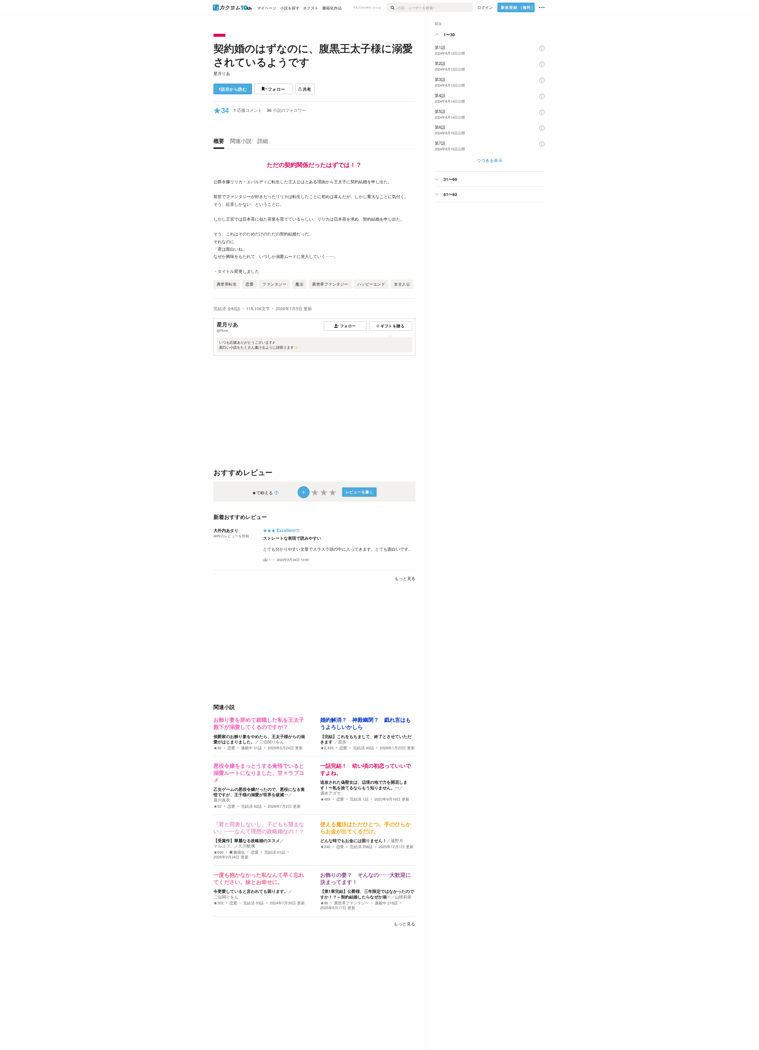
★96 (324, 903)
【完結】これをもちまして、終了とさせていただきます (366, 739)
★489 (325, 799)
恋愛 (231, 748)
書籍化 (239, 852)
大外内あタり (225, 530)
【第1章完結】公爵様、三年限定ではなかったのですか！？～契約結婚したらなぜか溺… (367, 893)
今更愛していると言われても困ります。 (250, 891)
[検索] (392, 7)
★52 (217, 806)
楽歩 (342, 742)
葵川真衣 (221, 800)
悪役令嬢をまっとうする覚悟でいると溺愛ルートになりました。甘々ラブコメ (258, 773)
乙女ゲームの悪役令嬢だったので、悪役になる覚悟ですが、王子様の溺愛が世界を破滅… (259, 791)
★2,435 (327, 747)
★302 (218, 903)
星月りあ (221, 73)
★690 (218, 852)
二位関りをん (271, 742)
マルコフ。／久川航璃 (234, 846)
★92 (217, 747)
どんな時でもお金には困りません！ (353, 840)
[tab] (220, 142)
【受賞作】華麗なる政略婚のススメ (246, 840)
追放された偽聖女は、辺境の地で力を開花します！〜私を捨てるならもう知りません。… (363, 784)
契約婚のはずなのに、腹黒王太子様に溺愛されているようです (313, 55)
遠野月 (397, 840)
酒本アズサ (330, 793)
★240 (325, 846)
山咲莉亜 (403, 897)
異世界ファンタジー (351, 903)
